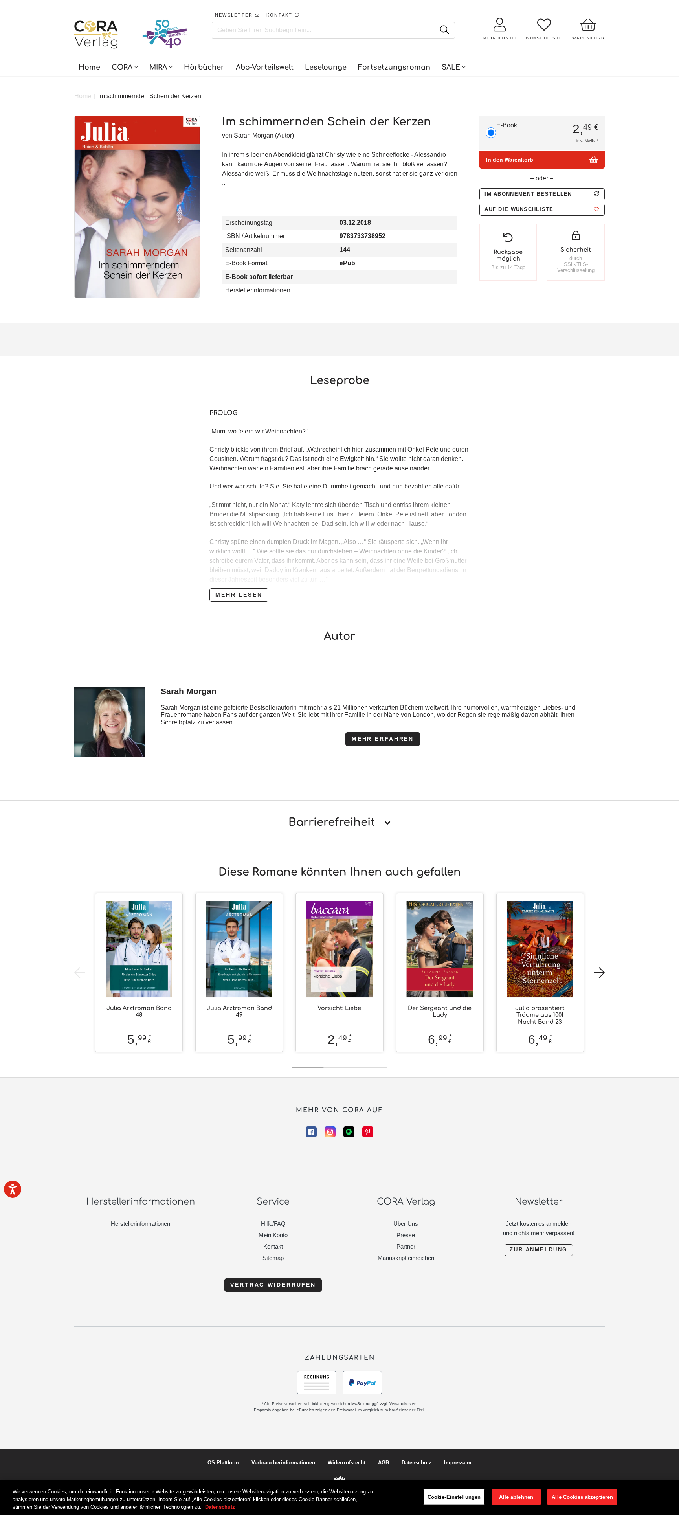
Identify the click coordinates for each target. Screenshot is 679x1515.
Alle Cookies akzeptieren (582, 1497)
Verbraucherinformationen (283, 1462)
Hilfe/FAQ (273, 1223)
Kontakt (273, 1246)
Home (82, 96)
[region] (339, 1497)
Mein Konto (273, 1235)
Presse (405, 1235)
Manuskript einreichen (406, 1257)
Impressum (458, 1462)
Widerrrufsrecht (346, 1462)
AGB (383, 1462)
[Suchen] (444, 30)
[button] (541, 209)
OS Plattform (223, 1462)
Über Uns (405, 1223)
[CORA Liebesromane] (96, 35)
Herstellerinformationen (257, 290)
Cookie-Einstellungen (454, 1497)
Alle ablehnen (516, 1497)
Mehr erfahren (383, 739)
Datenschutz (416, 1462)
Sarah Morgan (253, 135)
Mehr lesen (238, 594)
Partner (405, 1246)
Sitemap (273, 1257)
